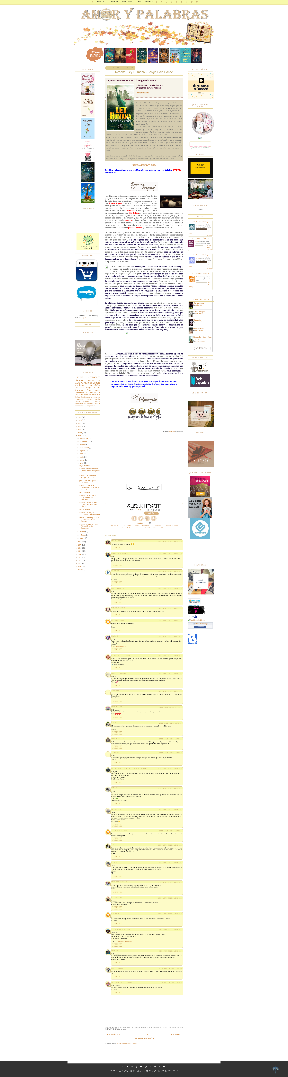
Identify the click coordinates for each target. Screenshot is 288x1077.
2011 (80, 563)
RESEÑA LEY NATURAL (144, 165)
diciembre (84, 438)
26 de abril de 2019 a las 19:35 (170, 845)
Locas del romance (119, 673)
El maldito (197, 320)
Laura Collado (199, 322)
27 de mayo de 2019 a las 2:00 (170, 968)
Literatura (145, 525)
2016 (80, 548)
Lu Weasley (116, 809)
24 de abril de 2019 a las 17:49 (170, 620)
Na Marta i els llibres (120, 655)
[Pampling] (86, 304)
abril (82, 463)
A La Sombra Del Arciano (124, 942)
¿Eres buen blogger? (193, 605)
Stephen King (198, 305)
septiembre (84, 448)
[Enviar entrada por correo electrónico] (150, 523)
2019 (80, 436)
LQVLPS (79, 383)
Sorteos (149, 2)
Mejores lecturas (93, 403)
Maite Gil (115, 571)
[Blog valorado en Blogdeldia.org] (194, 601)
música (89, 399)
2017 (80, 545)
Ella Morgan (116, 707)
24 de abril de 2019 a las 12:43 (170, 541)
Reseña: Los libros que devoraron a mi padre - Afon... (89, 504)
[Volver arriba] (275, 1070)
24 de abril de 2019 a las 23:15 (170, 691)
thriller (164, 527)
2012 (80, 560)
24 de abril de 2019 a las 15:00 (170, 589)
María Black (157, 1073)
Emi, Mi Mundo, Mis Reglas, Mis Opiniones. (128, 768)
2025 (80, 417)
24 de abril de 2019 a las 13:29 (170, 553)
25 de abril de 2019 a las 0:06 (170, 723)
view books (209, 235)
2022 (80, 426)
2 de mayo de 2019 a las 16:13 (170, 930)
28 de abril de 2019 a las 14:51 (170, 862)
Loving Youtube (91, 406)
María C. (114, 636)
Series (91, 380)
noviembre (84, 441)
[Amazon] (86, 281)
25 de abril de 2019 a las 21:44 (170, 809)
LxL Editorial (158, 525)
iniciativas (92, 395)
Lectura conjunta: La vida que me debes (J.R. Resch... (89, 519)
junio (82, 457)
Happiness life (117, 898)
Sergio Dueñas (199, 313)
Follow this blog (200, 626)
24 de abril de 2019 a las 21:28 (170, 673)
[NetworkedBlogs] (200, 624)
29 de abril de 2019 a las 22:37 (170, 914)
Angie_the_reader (119, 830)
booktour (96, 397)
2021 (80, 430)
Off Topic (89, 393)
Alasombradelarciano (121, 929)
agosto (83, 451)
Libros (136, 525)
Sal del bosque (199, 312)
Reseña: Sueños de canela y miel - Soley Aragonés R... (89, 471)
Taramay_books (118, 608)
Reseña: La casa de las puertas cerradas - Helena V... (87, 497)
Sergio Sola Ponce (150, 527)
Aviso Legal (126, 1071)
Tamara (114, 788)
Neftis (114, 723)
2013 (80, 557)
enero (82, 538)
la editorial (172, 431)
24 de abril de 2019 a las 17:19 (170, 608)
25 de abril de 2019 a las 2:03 (170, 753)
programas (79, 399)
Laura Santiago (118, 588)
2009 (80, 570)
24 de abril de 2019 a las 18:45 (170, 656)
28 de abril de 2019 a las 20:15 (170, 882)
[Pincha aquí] (87, 249)
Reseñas (137, 527)
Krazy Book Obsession (118, 646)
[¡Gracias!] (144, 514)
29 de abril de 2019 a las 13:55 (170, 898)
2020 (80, 433)
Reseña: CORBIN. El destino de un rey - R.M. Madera (89, 487)
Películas (88, 383)
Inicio (146, 1034)
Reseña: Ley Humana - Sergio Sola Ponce (88, 477)
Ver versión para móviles (144, 1038)
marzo (82, 532)
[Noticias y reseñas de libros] (196, 620)
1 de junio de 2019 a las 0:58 (171, 983)
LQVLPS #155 (84, 466)
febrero (83, 535)
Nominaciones (86, 397)
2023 (80, 423)
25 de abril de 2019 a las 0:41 (170, 739)
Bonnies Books (117, 620)
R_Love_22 (115, 913)
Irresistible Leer (118, 738)
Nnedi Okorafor (199, 330)
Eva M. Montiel (117, 541)
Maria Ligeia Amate (119, 553)
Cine (98, 380)
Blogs (88, 387)
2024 (80, 420)
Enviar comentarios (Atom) (126, 1044)
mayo (82, 460)
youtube (97, 399)
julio (81, 454)
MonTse (135, 1070)
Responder (117, 547)
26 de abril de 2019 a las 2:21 (170, 831)
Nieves (114, 862)
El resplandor (198, 303)
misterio (169, 525)
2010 (80, 567)
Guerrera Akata (199, 329)
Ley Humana (127, 525)
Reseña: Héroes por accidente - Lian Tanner (89, 513)
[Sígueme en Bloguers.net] (192, 644)
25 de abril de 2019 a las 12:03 (170, 769)
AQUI (84, 318)
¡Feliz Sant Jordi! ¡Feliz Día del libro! (89, 482)
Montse (198, 225)
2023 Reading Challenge (200, 254)
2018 (80, 542)
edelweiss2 (115, 951)
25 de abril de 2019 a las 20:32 (170, 788)
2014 (80, 554)
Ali (112, 845)
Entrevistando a (80, 406)
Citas (89, 390)
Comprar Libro (142, 93)
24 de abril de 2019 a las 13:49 (170, 571)
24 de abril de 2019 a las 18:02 (170, 636)
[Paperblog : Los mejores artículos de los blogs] (193, 618)
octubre (83, 445)
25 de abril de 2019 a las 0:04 (170, 707)
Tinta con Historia (119, 882)
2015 (80, 551)
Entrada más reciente (114, 1034)
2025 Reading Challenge (200, 221)
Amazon (96, 387)
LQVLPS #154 (84, 492)
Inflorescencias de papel (122, 982)
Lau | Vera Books (118, 968)
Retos (77, 397)
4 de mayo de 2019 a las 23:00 (170, 951)
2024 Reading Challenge (200, 238)
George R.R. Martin (200, 341)
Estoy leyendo (201, 299)
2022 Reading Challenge (200, 273)
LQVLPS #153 (84, 509)
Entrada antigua (176, 1034)
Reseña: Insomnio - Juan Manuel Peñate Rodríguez (88, 526)
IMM (98, 395)
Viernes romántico (82, 401)
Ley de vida (115, 525)
